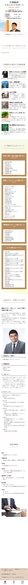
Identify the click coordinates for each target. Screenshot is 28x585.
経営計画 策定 (8, 240)
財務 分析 (7, 163)
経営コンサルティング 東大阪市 (12, 276)
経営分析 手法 (8, 166)
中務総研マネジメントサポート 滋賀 (14, 271)
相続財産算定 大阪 (9, 284)
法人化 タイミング (9, 196)
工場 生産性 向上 (9, 230)
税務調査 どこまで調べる (11, 170)
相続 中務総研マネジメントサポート (14, 279)
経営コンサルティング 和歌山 (12, 274)
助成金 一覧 (8, 207)
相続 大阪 (7, 251)
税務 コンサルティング (10, 191)
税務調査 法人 (8, 194)
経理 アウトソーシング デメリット (13, 206)
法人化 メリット (9, 188)
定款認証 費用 (8, 201)
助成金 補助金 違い (9, 193)
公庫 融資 (7, 234)
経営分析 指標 (8, 162)
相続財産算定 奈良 (9, 286)
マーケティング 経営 (10, 216)
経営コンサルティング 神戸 (11, 253)
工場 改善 (7, 235)
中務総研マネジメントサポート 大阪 (14, 268)
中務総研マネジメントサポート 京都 (14, 260)
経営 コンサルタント (10, 217)
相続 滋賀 (7, 282)
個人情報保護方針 (6, 574)
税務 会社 (7, 214)
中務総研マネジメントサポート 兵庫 (14, 261)
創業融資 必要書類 (9, 239)
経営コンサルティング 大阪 (11, 263)
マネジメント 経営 (9, 186)
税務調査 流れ (8, 173)
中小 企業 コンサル (9, 209)
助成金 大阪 (8, 199)
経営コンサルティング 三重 (11, 258)
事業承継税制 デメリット (11, 211)
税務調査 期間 (8, 171)
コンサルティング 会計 (10, 204)
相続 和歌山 (8, 273)
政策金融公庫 (8, 232)
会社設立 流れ (8, 198)
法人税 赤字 (8, 165)
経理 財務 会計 (8, 203)
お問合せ (14, 574)
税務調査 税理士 (9, 168)
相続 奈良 (7, 281)
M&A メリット (8, 212)
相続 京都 (7, 278)
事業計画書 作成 (9, 237)
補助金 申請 (8, 189)
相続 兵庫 (7, 269)
